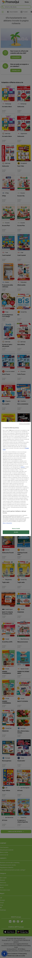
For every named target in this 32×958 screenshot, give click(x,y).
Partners (23, 467)
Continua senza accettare (24, 423)
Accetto (16, 532)
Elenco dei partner (7, 523)
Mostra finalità (16, 528)
